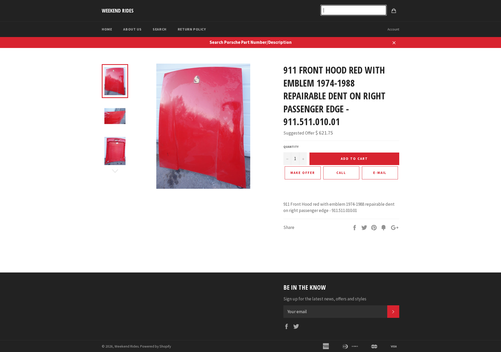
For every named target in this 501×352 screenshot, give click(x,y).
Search (159, 29)
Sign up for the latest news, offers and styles (324, 299)
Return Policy (192, 29)
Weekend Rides (118, 10)
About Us (132, 29)
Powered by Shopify (155, 346)
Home (107, 29)
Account (393, 29)
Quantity (291, 147)
